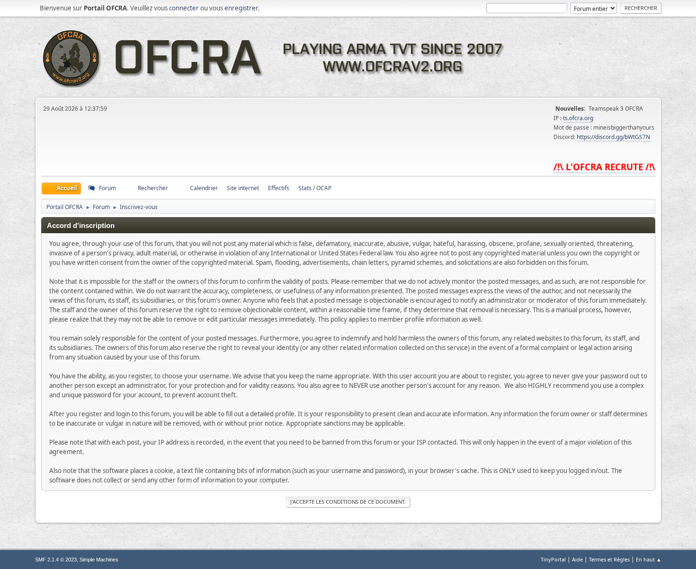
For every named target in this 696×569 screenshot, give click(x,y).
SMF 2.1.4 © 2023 (56, 559)
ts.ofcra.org (578, 118)
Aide (577, 559)
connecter (184, 8)
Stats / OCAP (314, 188)
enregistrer (241, 8)
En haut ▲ (648, 559)
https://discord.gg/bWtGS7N (613, 137)
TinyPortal (553, 559)
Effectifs (278, 188)
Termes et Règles (609, 559)
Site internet (243, 188)
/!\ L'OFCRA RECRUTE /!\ (604, 167)
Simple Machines (99, 559)
